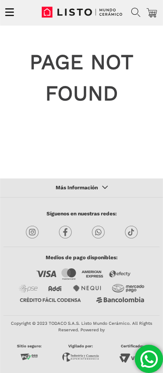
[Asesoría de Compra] (149, 359)
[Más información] (81, 188)
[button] (135, 12)
